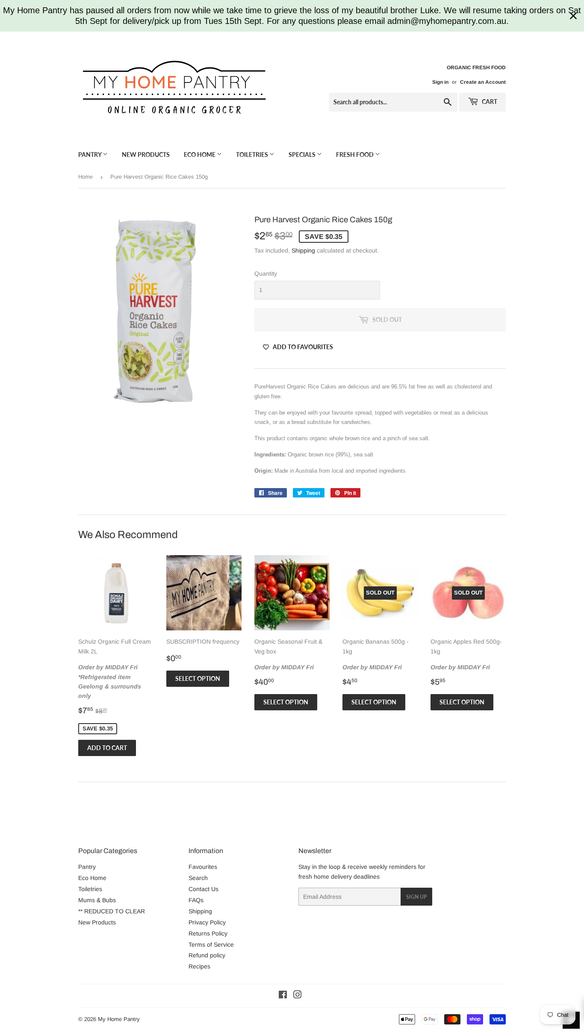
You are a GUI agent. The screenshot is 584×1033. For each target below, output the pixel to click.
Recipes (199, 966)
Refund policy (207, 955)
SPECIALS (303, 154)
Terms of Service (211, 944)
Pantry (90, 154)
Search (198, 877)
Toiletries (252, 154)
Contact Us (203, 889)
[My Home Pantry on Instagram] (297, 995)
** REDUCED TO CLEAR (111, 911)
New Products (146, 154)
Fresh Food (355, 154)
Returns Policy (208, 933)
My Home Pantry (119, 1019)
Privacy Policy (207, 922)
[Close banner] (573, 15)
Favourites (203, 866)
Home (85, 177)
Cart (489, 101)
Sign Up (416, 897)
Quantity (265, 273)
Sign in (440, 82)
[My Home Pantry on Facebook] (282, 995)
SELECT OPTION (197, 678)
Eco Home (200, 154)
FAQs (196, 900)
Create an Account (483, 82)
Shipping (303, 250)
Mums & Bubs (97, 900)
